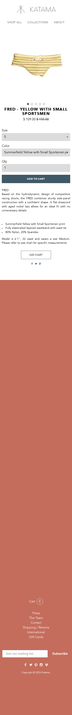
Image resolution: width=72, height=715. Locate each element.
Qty (4, 161)
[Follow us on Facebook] (25, 665)
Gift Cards (36, 637)
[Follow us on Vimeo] (46, 665)
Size (5, 130)
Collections (37, 22)
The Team (36, 618)
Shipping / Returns (36, 627)
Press (36, 613)
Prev (7, 65)
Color (5, 146)
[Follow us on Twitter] (30, 665)
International (36, 632)
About (59, 22)
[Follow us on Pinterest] (36, 665)
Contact (36, 623)
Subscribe (60, 653)
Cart (35, 601)
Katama (36, 9)
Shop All (14, 22)
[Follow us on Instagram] (41, 665)
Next (65, 65)
